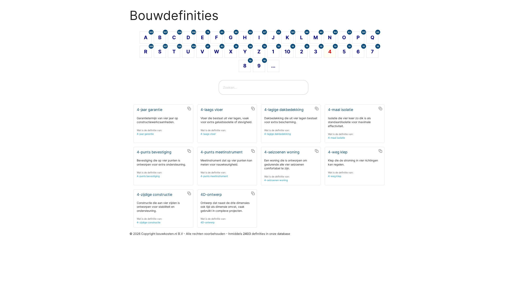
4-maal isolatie (336, 137)
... (273, 66)
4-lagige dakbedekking (277, 133)
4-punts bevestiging (148, 176)
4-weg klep (334, 176)
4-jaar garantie (145, 133)
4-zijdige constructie (148, 222)
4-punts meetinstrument (214, 176)
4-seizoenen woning (276, 180)
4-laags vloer (208, 133)
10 (288, 50)
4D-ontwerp (207, 222)
